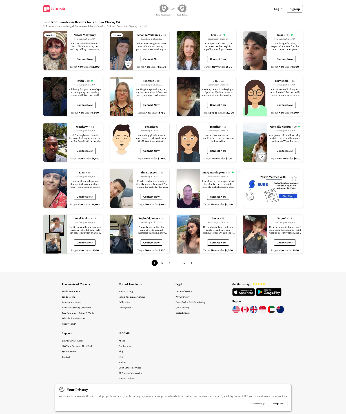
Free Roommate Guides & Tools (78, 312)
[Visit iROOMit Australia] (280, 312)
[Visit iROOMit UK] (254, 312)
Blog (121, 351)
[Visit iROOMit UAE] (271, 312)
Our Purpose (125, 346)
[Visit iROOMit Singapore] (262, 312)
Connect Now (85, 58)
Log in (278, 9)
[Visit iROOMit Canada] (245, 312)
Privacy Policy (182, 296)
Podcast (123, 362)
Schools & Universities (73, 318)
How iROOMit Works (73, 340)
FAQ (121, 356)
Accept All (277, 403)
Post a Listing (126, 291)
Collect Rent (125, 302)
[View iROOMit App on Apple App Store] (243, 294)
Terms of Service (184, 291)
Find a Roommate (71, 291)
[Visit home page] (54, 8)
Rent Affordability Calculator (76, 307)
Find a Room (68, 296)
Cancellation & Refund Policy (190, 302)
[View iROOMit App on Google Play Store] (268, 294)
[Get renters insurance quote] (273, 188)
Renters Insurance (71, 302)
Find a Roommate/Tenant (132, 296)
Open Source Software (130, 367)
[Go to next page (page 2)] (191, 263)
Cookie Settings (183, 312)
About (122, 340)
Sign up (295, 9)
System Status (69, 351)
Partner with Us (127, 378)
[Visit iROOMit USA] (236, 312)
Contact (66, 356)
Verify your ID (69, 323)
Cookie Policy (182, 307)
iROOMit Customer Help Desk (77, 346)
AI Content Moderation (131, 373)
